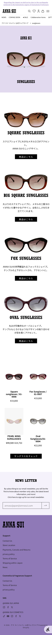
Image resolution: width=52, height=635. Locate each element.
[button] (21, 67)
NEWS (4, 17)
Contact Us (7, 540)
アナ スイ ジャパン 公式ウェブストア (15, 23)
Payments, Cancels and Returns (16, 549)
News (5, 567)
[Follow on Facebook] (8, 607)
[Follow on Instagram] (4, 607)
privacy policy (9, 554)
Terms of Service (10, 558)
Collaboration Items (38, 17)
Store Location (9, 545)
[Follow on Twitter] (12, 607)
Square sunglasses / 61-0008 (14, 394)
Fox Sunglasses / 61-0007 (38, 392)
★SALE (25, 17)
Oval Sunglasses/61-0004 (38, 439)
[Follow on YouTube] (8, 616)
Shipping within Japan (13, 563)
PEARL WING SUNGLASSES (14, 437)
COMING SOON (14, 17)
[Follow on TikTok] (4, 616)
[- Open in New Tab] (26, 120)
